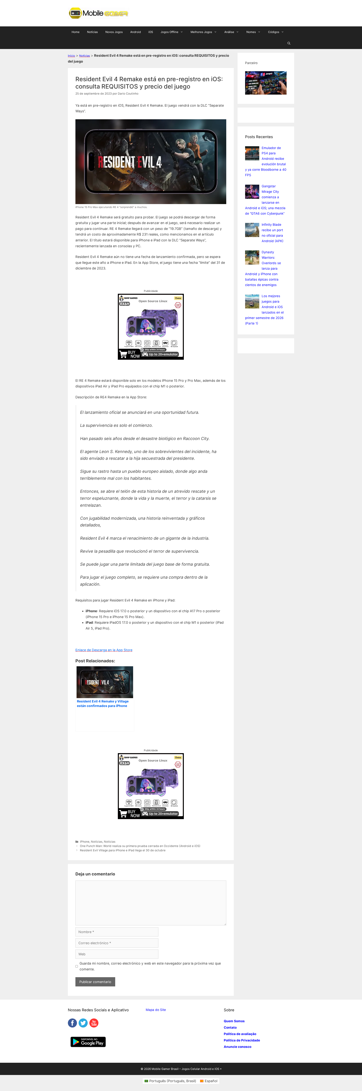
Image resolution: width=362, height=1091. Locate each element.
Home (76, 32)
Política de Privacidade (242, 1040)
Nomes (251, 32)
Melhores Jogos (201, 32)
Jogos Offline (169, 32)
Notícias (92, 32)
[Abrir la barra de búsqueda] (289, 43)
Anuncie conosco (237, 1047)
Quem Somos (234, 1021)
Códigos (273, 32)
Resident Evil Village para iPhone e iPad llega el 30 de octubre (123, 850)
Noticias (109, 841)
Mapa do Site (156, 1010)
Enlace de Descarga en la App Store (103, 650)
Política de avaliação (240, 1034)
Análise (229, 32)
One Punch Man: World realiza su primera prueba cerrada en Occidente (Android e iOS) (140, 846)
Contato (230, 1027)
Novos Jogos (114, 32)
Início (71, 55)
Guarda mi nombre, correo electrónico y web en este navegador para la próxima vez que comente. (150, 966)
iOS (150, 32)
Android (135, 32)
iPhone (84, 841)
